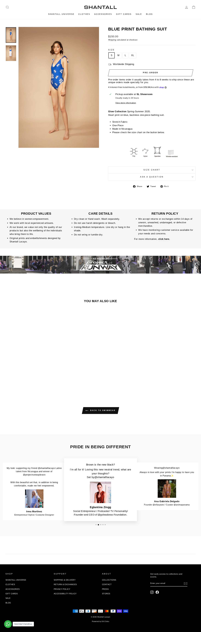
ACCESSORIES (103, 14)
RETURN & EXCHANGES (65, 584)
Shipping (112, 40)
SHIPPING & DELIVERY (64, 580)
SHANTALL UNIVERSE (61, 14)
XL (132, 55)
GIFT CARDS (124, 14)
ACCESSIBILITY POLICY (65, 593)
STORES (106, 593)
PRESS (105, 589)
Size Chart (151, 170)
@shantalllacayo (104, 477)
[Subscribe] (185, 583)
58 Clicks (105, 621)
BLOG (149, 14)
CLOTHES (84, 14)
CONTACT (107, 584)
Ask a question (152, 177)
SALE (139, 14)
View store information (125, 103)
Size (111, 50)
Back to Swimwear (102, 410)
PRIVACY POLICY (62, 589)
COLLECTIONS (109, 580)
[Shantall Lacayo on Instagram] (152, 592)
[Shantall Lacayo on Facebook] (157, 592)
